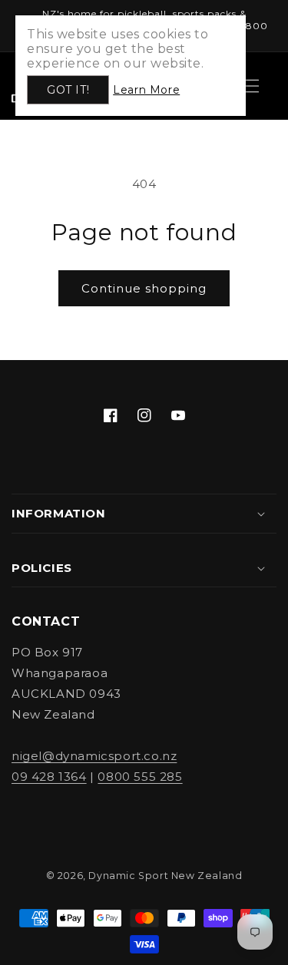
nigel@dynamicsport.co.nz (94, 756)
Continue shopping (144, 288)
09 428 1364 (49, 776)
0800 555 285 (140, 776)
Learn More (146, 90)
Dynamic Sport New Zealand (165, 875)
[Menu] (252, 86)
